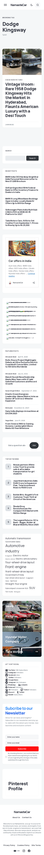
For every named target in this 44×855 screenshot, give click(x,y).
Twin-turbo (9, 592)
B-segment (8, 556)
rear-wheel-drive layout (15, 578)
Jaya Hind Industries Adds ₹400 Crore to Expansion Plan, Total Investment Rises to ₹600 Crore (25, 484)
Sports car (13, 581)
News (13, 80)
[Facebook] (29, 851)
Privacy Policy (9, 845)
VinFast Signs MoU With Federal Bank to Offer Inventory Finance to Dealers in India (21, 190)
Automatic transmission (18, 538)
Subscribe (22, 749)
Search (8, 151)
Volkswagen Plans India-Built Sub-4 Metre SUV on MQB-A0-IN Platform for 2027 (21, 212)
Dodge (8, 80)
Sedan (7, 581)
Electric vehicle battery (26, 558)
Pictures (18, 80)
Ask (34, 445)
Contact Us (27, 817)
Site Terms (36, 845)
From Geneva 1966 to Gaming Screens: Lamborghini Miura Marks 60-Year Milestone (19, 426)
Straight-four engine (16, 583)
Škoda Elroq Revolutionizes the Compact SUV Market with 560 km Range (25, 509)
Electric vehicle (10, 559)
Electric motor (20, 555)
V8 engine (17, 592)
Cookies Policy (23, 845)
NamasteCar (19, 5)
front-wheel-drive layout (19, 571)
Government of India (14, 574)
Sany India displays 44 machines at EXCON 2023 (21, 412)
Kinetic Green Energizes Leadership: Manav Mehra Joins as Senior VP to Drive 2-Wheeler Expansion (21, 397)
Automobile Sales (12, 541)
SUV (32, 588)
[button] (5, 5)
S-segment (29, 578)
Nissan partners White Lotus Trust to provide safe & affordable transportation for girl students (23, 469)
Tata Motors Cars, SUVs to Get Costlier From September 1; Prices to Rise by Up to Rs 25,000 (21, 223)
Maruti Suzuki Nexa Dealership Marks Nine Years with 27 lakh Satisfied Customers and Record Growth (21, 380)
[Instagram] (24, 851)
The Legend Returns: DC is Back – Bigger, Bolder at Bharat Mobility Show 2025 (26, 522)
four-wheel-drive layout (20, 562)
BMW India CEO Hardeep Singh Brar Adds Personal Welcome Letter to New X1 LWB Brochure (21, 179)
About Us (16, 817)
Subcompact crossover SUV (16, 588)
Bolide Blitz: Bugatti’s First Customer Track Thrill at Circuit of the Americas (25, 496)
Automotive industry (15, 548)
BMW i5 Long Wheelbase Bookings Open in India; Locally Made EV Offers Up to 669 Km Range (21, 201)
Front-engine (15, 566)
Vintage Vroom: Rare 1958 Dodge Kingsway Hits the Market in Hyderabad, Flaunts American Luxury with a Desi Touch (21, 99)
